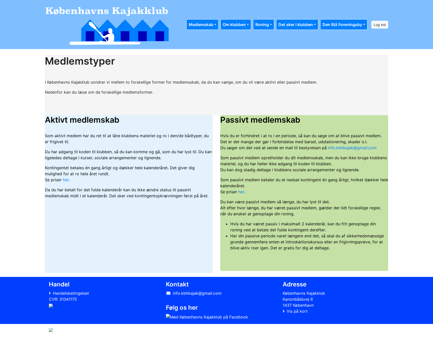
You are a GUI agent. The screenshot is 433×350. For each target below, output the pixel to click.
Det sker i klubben (295, 24)
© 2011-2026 (59, 343)
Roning (262, 24)
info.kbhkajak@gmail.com (352, 147)
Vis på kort (297, 311)
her (66, 179)
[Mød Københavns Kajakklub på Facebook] (207, 316)
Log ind (380, 25)
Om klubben (234, 24)
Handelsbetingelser (71, 293)
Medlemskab (201, 24)
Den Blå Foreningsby (342, 24)
